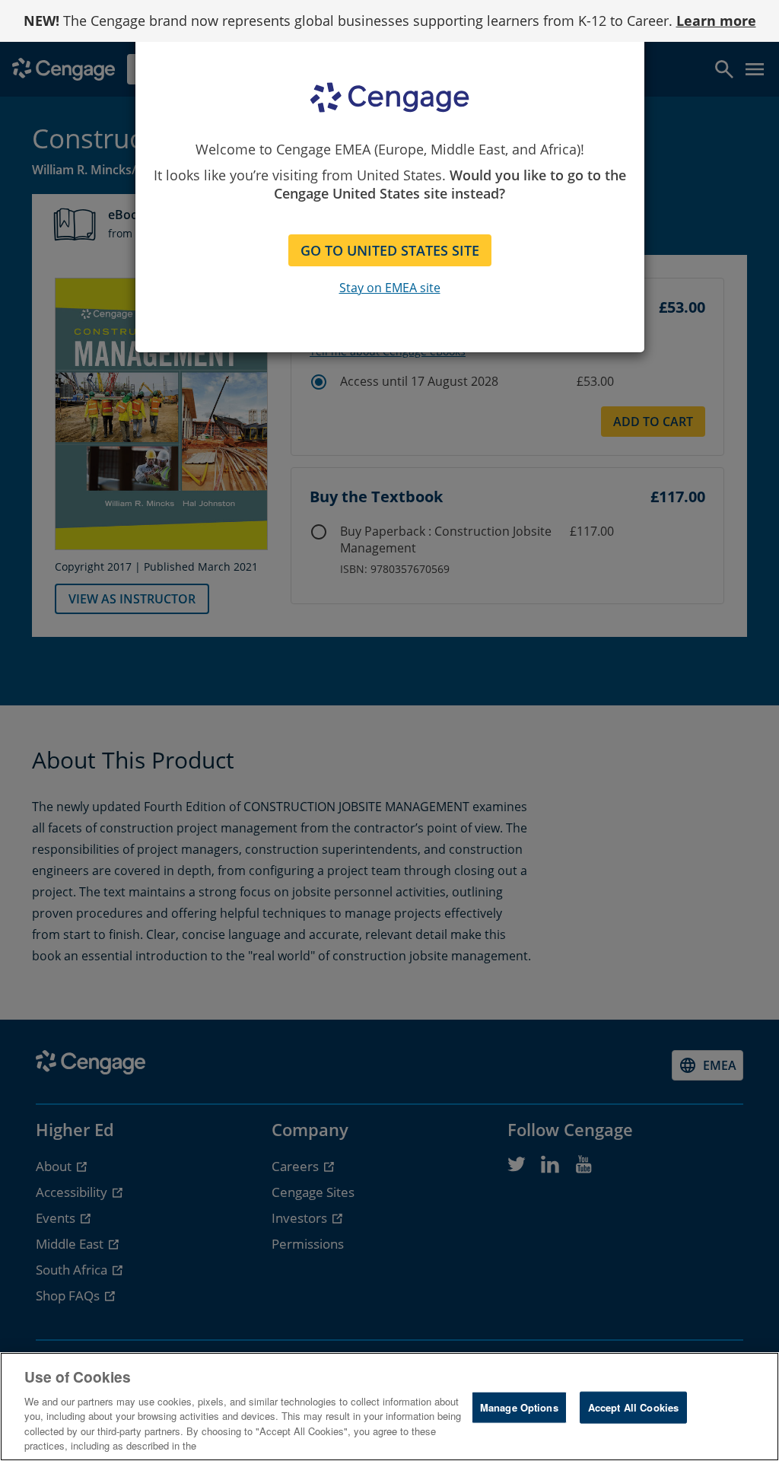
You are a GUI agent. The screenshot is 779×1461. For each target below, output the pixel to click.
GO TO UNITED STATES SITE (389, 250)
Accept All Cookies (633, 1407)
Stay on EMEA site (389, 287)
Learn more (716, 20)
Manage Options (519, 1407)
